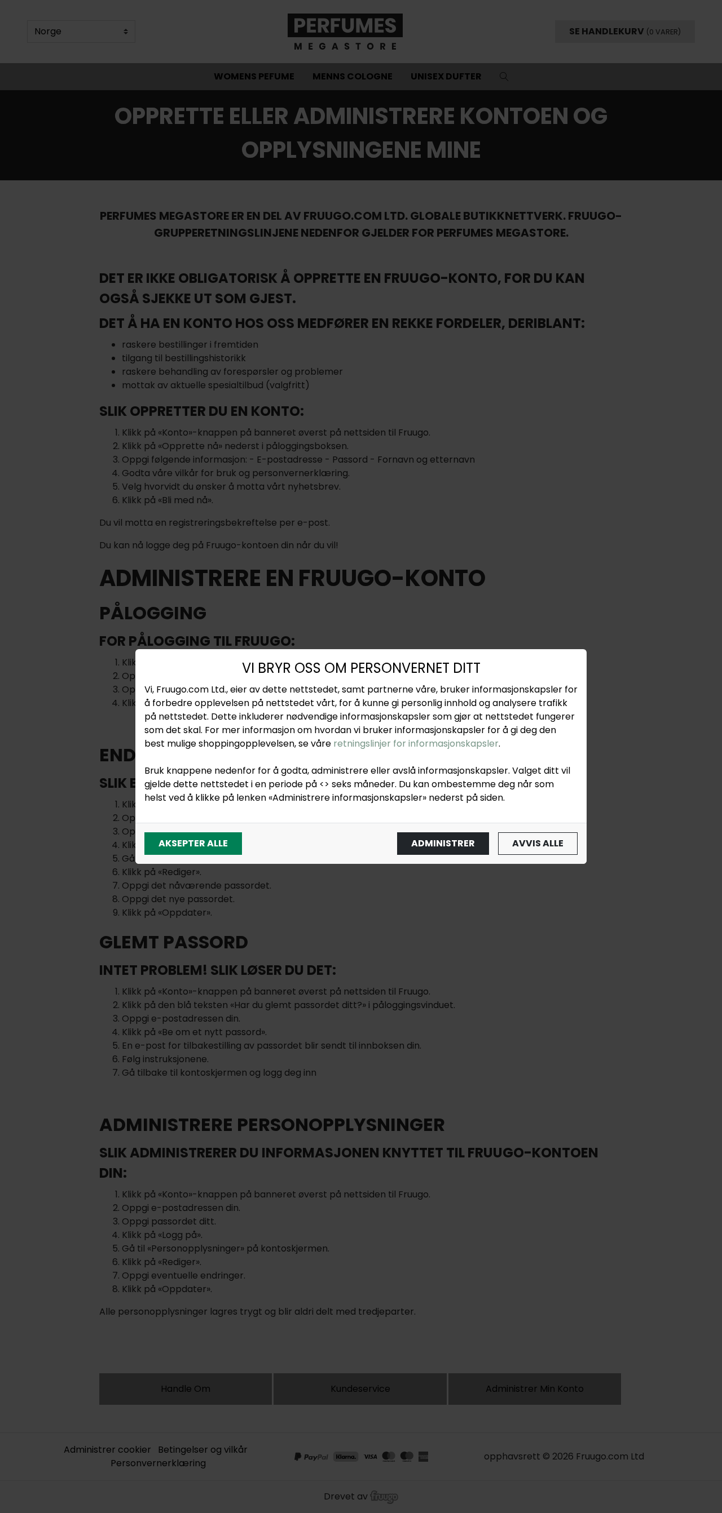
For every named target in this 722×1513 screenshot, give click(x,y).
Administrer (443, 843)
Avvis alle (537, 843)
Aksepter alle (193, 843)
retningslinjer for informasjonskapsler (416, 743)
